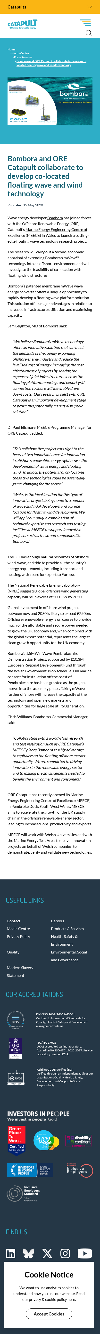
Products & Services (67, 928)
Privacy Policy (18, 936)
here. (71, 1299)
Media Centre (18, 928)
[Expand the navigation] (89, 7)
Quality (13, 952)
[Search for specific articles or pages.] (88, 33)
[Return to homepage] (23, 24)
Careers (57, 920)
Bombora (55, 217)
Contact (13, 920)
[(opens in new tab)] (50, 1115)
